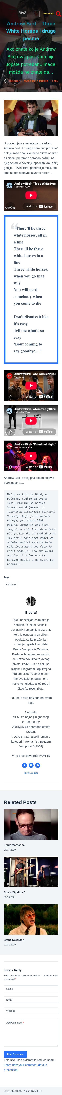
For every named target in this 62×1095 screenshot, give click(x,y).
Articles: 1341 (31, 773)
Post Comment (15, 1054)
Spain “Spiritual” (14, 892)
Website (10, 1010)
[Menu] (36, 14)
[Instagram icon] (37, 765)
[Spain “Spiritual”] (31, 872)
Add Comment (15, 1022)
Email (9, 999)
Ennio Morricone (14, 845)
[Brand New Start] (31, 919)
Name (9, 988)
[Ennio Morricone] (31, 824)
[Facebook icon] (24, 765)
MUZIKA (43, 81)
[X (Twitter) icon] (31, 765)
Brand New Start (14, 940)
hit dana (11, 584)
